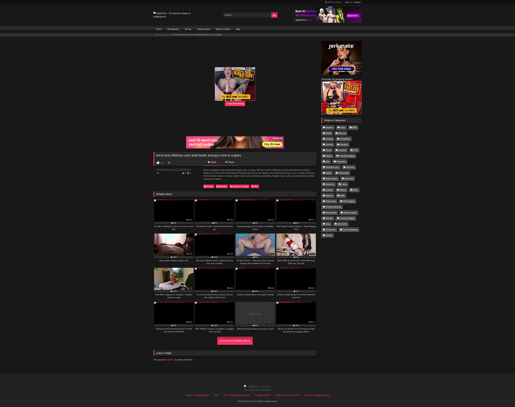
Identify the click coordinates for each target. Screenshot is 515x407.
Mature (343, 190)
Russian (329, 218)
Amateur (166, 35)
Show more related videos (235, 340)
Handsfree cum (332, 167)
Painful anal (331, 201)
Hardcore (350, 167)
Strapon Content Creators (287, 395)
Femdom (342, 150)
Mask (256, 186)
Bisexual (342, 133)
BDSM (328, 133)
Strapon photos (203, 29)
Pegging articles (263, 395)
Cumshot (344, 144)
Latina (344, 184)
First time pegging (346, 156)
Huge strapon (331, 178)
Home (158, 29)
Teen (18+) (342, 224)
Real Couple (331, 212)
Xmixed (329, 235)
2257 (216, 395)
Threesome (331, 229)
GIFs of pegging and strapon (236, 395)
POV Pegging (348, 201)
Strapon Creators (223, 29)
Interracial (349, 178)
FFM (356, 150)
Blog (238, 29)
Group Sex (341, 161)
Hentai (328, 173)
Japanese (330, 184)
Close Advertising (235, 103)
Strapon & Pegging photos (317, 395)
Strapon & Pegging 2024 (197, 395)
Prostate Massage (333, 207)
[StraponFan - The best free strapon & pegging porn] (173, 15)
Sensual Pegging (347, 218)
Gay (327, 161)
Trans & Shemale (350, 229)
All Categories (173, 29)
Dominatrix (223, 186)
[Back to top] (507, 399)
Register (357, 2)
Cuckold (329, 144)
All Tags (188, 29)
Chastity (329, 139)
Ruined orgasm (350, 212)
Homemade (344, 173)
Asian (342, 127)
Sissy (328, 224)
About (213, 162)
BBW (354, 127)
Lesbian (329, 190)
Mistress (329, 195)
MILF (355, 190)
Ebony (328, 150)
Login (347, 2)
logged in (170, 360)
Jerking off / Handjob (240, 186)
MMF (342, 195)
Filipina (329, 156)
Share (231, 162)
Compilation (345, 139)
